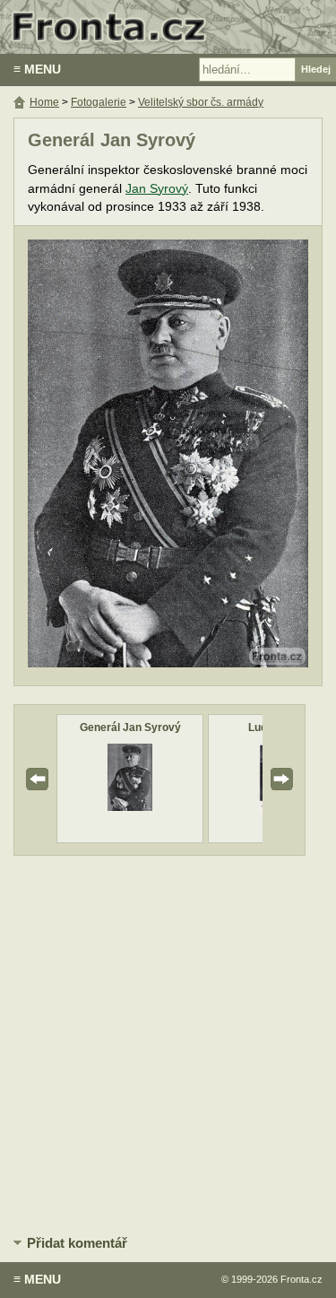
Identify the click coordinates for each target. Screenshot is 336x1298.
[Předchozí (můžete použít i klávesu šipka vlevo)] (95, 455)
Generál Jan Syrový (130, 727)
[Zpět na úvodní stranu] (168, 27)
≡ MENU (37, 69)
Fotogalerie (98, 102)
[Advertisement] (168, 1042)
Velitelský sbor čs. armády (200, 102)
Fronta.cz (301, 1279)
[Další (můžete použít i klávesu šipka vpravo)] (241, 455)
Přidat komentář (77, 1242)
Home (44, 102)
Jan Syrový (156, 189)
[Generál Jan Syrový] (129, 807)
